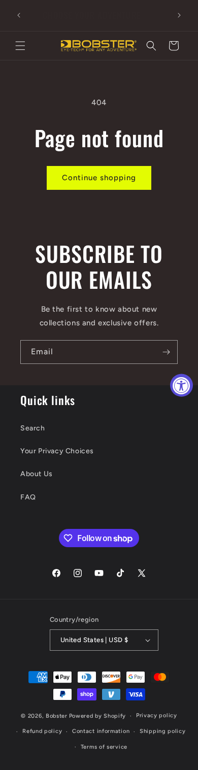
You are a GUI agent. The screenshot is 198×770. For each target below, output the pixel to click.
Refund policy (42, 731)
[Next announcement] (179, 15)
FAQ (28, 497)
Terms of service (104, 747)
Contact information (100, 731)
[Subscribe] (166, 352)
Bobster (57, 716)
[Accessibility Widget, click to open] (181, 385)
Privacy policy (156, 715)
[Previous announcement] (19, 15)
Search (32, 428)
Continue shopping (99, 177)
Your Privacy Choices (57, 451)
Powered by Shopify (97, 716)
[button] (20, 46)
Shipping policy (163, 731)
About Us (36, 474)
